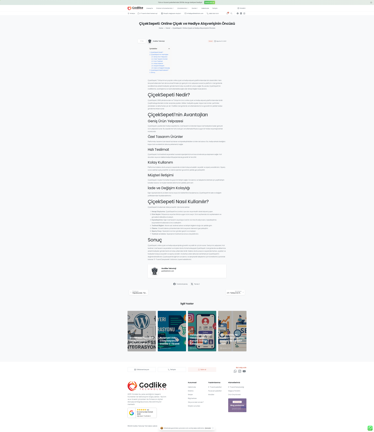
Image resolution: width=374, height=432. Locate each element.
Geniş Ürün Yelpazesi (160, 57)
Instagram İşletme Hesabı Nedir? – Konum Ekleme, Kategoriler (200, 339)
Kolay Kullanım (158, 63)
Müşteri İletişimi (159, 66)
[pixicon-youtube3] (244, 371)
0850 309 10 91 (214, 13)
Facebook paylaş (182, 284)
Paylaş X (197, 284)
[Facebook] (237, 13)
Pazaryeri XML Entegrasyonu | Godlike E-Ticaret (170, 340)
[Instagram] (244, 13)
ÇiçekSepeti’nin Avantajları (159, 54)
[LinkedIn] (241, 13)
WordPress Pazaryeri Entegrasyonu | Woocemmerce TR (141, 340)
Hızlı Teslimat (158, 61)
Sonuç (153, 72)
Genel (168, 28)
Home (161, 28)
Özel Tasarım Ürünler (161, 59)
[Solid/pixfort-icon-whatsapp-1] (235, 371)
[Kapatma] (371, 2)
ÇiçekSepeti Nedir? (157, 52)
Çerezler (208, 428)
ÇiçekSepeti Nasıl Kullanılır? (159, 70)
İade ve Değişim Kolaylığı (162, 68)
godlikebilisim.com (167, 271)
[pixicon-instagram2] (239, 371)
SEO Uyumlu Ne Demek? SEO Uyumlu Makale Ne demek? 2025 (232, 339)
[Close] (213, 428)
